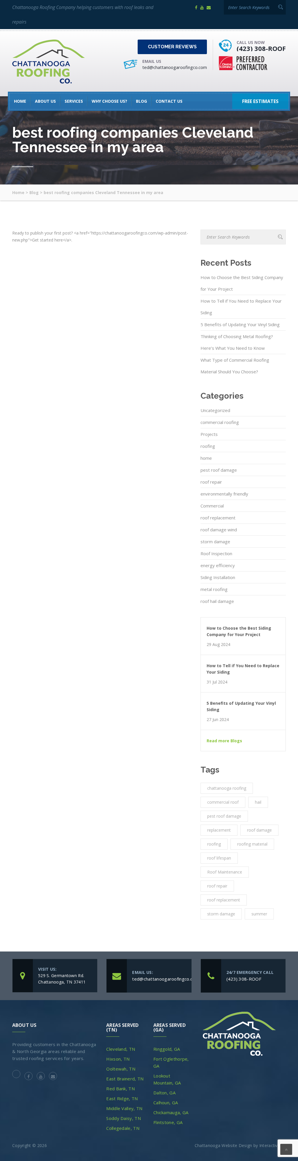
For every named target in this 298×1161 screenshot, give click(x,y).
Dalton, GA (164, 1093)
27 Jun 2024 (218, 720)
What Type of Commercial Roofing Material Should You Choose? (235, 365)
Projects (209, 434)
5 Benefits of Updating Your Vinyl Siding (240, 324)
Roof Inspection (216, 553)
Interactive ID (272, 1145)
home (206, 458)
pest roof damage (219, 470)
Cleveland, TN (120, 1049)
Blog (141, 101)
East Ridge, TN (122, 1098)
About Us (45, 101)
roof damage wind (219, 529)
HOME (20, 101)
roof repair (211, 482)
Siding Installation (218, 577)
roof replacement (218, 518)
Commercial (212, 506)
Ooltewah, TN (120, 1069)
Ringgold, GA (166, 1049)
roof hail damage (217, 601)
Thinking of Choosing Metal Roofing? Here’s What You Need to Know (237, 342)
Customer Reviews (172, 46)
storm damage (215, 541)
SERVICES (74, 101)
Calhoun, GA (165, 1102)
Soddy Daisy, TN (123, 1118)
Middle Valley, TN (124, 1108)
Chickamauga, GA (171, 1112)
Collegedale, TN (122, 1128)
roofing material (252, 844)
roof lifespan (219, 858)
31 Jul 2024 (217, 682)
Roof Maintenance (224, 872)
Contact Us (169, 101)
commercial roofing (220, 422)
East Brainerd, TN (124, 1079)
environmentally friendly (224, 494)
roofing (208, 446)
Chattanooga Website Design (223, 1145)
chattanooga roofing (226, 788)
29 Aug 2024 (218, 644)
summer (259, 914)
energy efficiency (218, 565)
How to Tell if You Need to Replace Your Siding (241, 306)
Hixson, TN (118, 1059)
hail (258, 802)
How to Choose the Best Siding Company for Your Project (242, 283)
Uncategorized (215, 410)
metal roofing (214, 589)
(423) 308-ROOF (261, 48)
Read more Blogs (224, 741)
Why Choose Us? (109, 101)
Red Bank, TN (120, 1088)
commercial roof (223, 802)
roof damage (259, 830)
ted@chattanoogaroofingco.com (174, 67)
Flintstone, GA (167, 1122)
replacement (219, 830)
